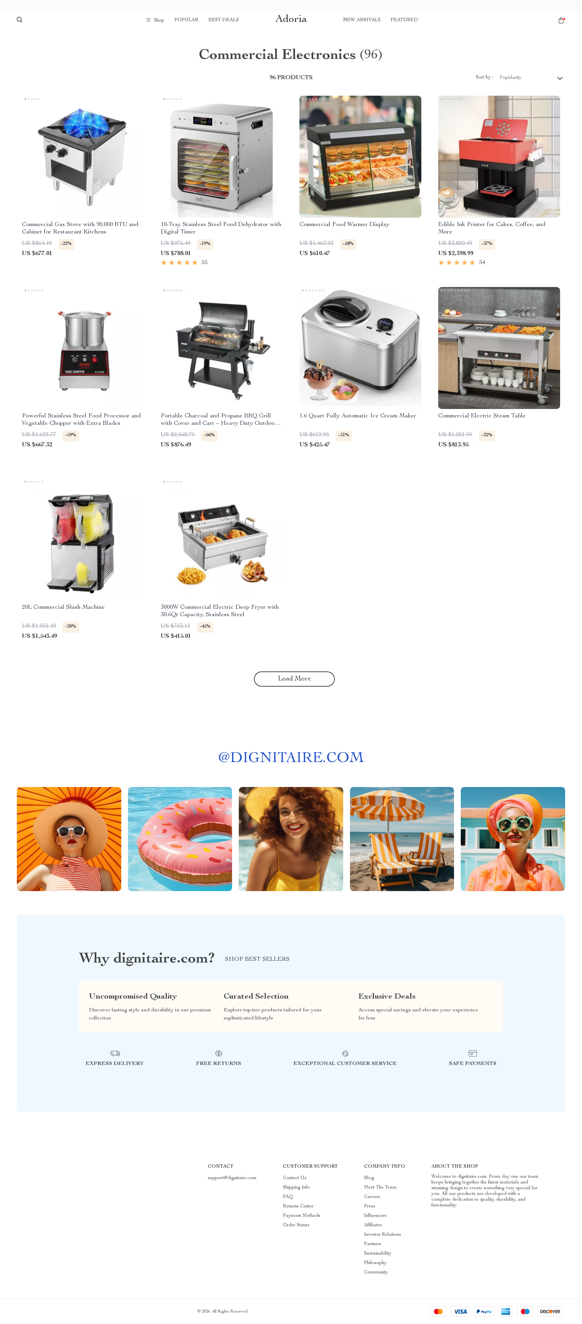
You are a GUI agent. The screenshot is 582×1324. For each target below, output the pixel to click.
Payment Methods (301, 1215)
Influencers (375, 1215)
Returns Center (298, 1206)
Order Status (296, 1225)
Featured (404, 20)
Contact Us (294, 1178)
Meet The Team (380, 1187)
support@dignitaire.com (232, 1178)
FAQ (288, 1197)
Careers (372, 1197)
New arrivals (362, 20)
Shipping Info (296, 1187)
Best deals (223, 20)
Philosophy (375, 1263)
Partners (372, 1244)
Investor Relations (382, 1234)
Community (376, 1272)
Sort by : (484, 77)
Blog (369, 1178)
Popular (186, 20)
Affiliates (373, 1225)
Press (369, 1206)
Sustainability (377, 1253)
